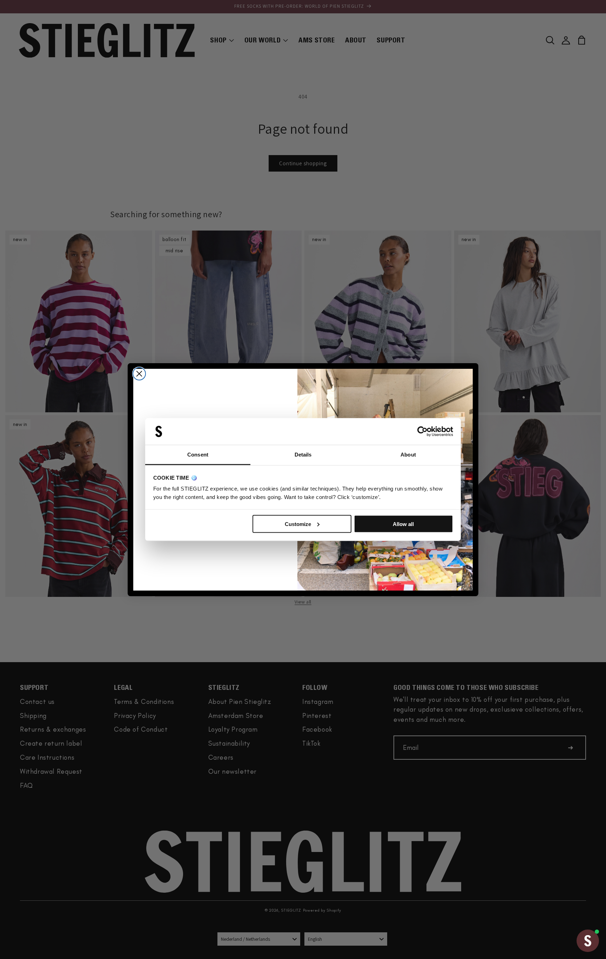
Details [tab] (303, 455)
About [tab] (408, 455)
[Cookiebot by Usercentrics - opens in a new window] (422, 431)
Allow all (403, 524)
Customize (298, 524)
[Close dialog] (139, 373)
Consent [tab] (197, 455)
